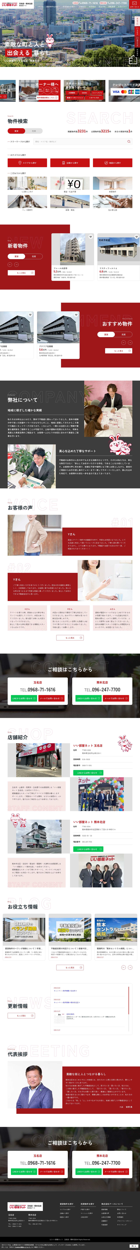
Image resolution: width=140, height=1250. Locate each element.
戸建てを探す (85, 1209)
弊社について (121, 1209)
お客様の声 (105, 1213)
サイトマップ (121, 1225)
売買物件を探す (69, 6)
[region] (91, 1009)
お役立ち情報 (106, 1217)
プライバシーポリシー (124, 1221)
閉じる (134, 1246)
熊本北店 (137, 42)
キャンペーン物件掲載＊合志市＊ (65, 991)
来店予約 (102, 6)
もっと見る (21, 272)
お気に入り (122, 6)
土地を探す (84, 1217)
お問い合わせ (134, 7)
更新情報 (104, 1209)
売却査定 (92, 6)
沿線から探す (72, 162)
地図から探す (115, 162)
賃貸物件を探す (52, 6)
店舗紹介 (82, 6)
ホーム (41, 6)
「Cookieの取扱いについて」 (22, 1247)
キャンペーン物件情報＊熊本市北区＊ (67, 1002)
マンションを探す (87, 1213)
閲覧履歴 (111, 6)
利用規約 (120, 1217)
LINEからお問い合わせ (22, 698)
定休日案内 (70, 1014)
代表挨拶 (104, 1225)
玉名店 (137, 32)
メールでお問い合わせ (50, 698)
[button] (10, 264)
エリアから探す (30, 162)
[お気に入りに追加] (52, 236)
